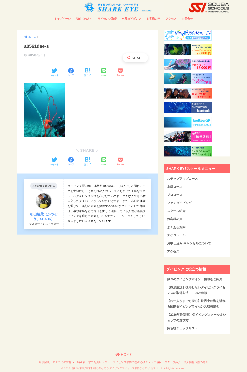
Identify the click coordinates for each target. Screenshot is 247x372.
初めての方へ (84, 18)
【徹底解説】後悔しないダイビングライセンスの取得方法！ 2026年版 (196, 290)
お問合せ (187, 18)
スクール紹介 (176, 211)
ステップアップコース (182, 178)
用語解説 (44, 362)
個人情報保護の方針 (196, 362)
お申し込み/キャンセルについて (189, 243)
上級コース (174, 186)
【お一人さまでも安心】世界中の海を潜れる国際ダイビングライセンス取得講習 (196, 303)
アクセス (171, 18)
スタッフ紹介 (173, 362)
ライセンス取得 (107, 18)
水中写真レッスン (99, 362)
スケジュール (176, 235)
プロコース (174, 195)
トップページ (62, 18)
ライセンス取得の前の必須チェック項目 (137, 362)
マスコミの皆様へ (63, 362)
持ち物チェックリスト (182, 328)
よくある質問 (176, 227)
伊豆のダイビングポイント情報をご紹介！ (196, 279)
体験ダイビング (131, 18)
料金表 (81, 362)
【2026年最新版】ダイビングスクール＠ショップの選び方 (196, 317)
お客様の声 (153, 18)
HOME (126, 354)
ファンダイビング (179, 203)
